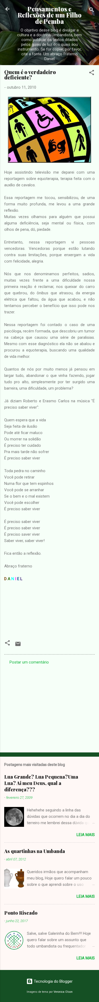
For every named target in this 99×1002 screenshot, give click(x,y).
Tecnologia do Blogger (53, 981)
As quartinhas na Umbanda (34, 851)
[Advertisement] (49, 707)
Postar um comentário (29, 662)
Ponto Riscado (20, 913)
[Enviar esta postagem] (18, 645)
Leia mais (86, 834)
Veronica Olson (63, 992)
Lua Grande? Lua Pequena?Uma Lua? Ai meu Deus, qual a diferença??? (41, 783)
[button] (91, 73)
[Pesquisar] (91, 11)
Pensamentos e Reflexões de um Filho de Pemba (50, 15)
